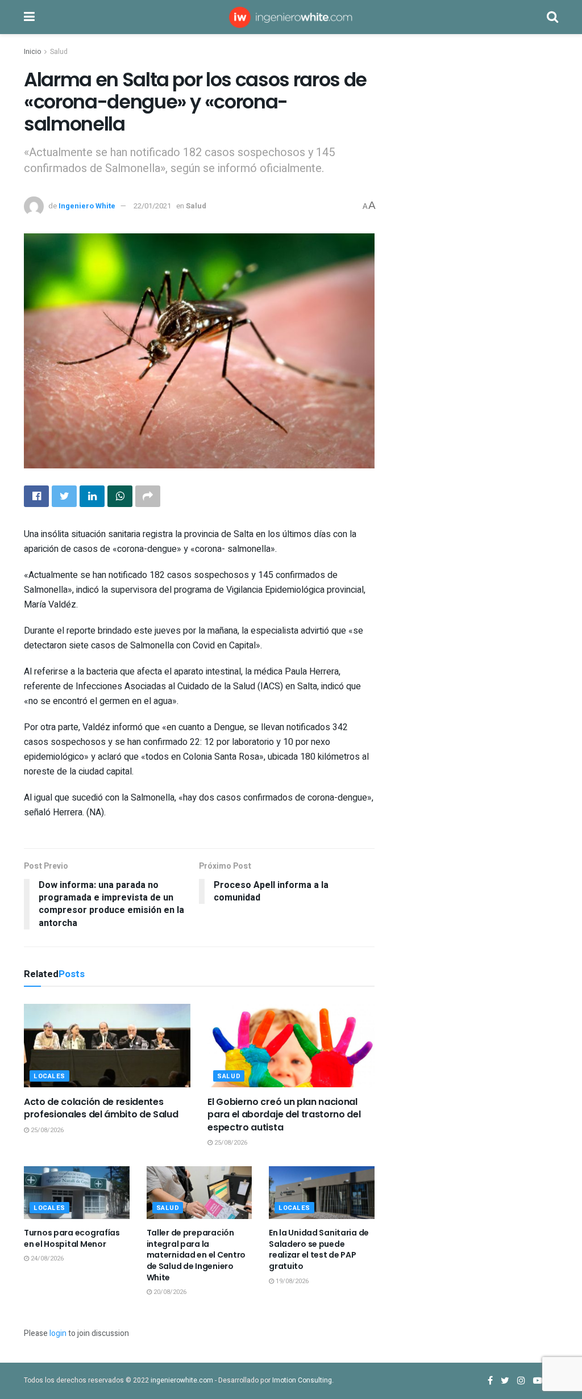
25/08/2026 (46, 1130)
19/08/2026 (291, 1281)
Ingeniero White (87, 205)
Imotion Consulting (302, 1380)
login (57, 1333)
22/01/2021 (152, 205)
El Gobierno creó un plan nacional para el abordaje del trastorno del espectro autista (283, 1114)
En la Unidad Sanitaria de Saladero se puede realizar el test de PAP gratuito (319, 1249)
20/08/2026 (169, 1292)
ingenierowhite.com (182, 1380)
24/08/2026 (46, 1258)
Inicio (32, 52)
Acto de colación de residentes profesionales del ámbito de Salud (101, 1108)
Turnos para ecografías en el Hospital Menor (72, 1238)
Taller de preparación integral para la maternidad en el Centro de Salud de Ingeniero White (196, 1255)
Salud (59, 52)
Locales (49, 1076)
